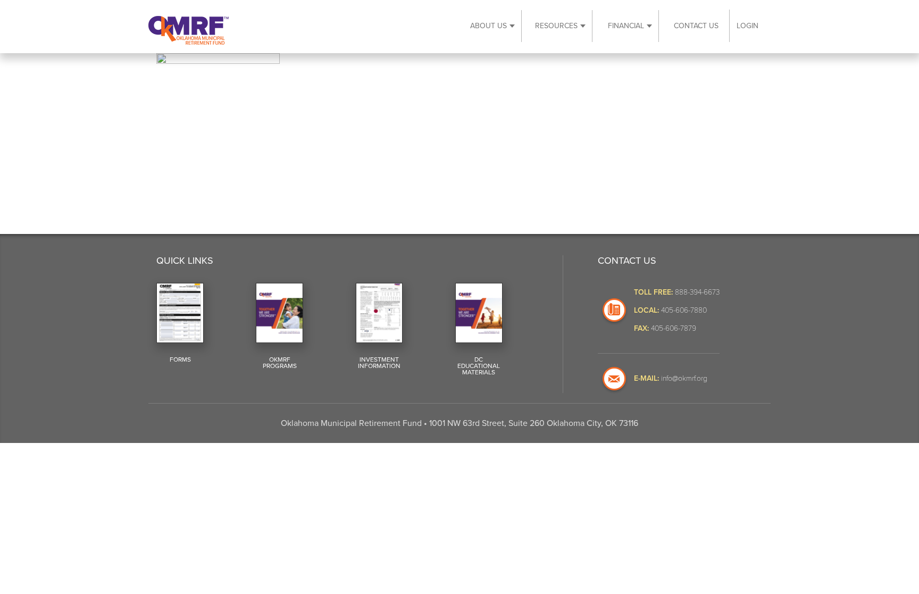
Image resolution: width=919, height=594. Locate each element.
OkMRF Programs (280, 362)
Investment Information (379, 362)
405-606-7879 (673, 328)
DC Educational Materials (478, 365)
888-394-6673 (697, 292)
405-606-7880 (684, 310)
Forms (180, 359)
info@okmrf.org (684, 378)
